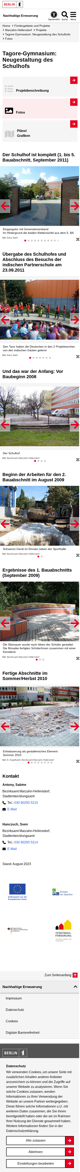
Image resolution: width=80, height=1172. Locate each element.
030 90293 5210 (26, 802)
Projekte (41, 30)
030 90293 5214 (26, 842)
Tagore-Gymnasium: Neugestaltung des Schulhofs (37, 34)
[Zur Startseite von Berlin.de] (14, 1056)
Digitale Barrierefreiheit (22, 1032)
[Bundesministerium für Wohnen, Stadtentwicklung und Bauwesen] (17, 931)
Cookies (12, 1021)
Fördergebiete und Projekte (32, 25)
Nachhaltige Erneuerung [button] (22, 987)
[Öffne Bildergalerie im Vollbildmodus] (78, 239)
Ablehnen (36, 1152)
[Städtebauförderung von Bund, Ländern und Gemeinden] (63, 931)
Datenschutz (15, 1009)
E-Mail (12, 809)
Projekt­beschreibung (32, 90)
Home (6, 25)
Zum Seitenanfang (58, 975)
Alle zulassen (36, 1140)
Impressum (14, 998)
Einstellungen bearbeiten (35, 1163)
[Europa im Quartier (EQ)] (63, 891)
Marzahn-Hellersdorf (18, 30)
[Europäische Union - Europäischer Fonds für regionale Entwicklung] (17, 892)
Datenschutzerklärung (22, 1131)
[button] (5, 206)
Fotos (20, 112)
